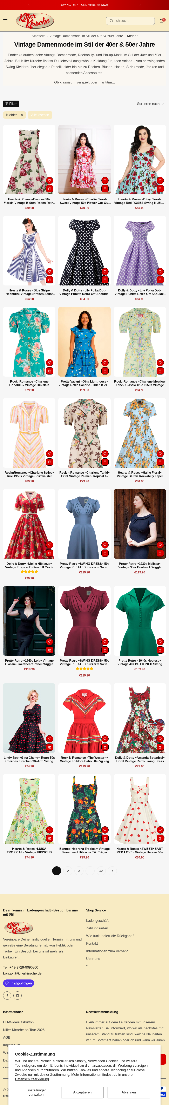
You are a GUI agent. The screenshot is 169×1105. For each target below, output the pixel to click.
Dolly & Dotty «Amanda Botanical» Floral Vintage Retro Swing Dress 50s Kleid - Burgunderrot (140, 759)
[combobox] (130, 21)
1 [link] (57, 871)
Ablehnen (129, 1092)
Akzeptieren (82, 1092)
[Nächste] (112, 870)
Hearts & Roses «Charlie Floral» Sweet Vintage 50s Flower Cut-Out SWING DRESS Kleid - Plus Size (84, 200)
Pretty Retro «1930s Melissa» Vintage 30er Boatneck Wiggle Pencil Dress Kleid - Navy (139, 565)
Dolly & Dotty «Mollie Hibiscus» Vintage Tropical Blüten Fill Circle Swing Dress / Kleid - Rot (29, 565)
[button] (29, 5)
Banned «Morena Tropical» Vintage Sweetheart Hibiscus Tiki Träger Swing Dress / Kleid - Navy (84, 850)
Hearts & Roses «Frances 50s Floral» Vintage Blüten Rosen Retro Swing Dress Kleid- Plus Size (29, 200)
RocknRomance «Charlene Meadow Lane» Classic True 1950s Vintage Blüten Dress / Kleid (139, 383)
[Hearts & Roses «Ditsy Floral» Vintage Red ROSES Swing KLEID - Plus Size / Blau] (140, 160)
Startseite (39, 36)
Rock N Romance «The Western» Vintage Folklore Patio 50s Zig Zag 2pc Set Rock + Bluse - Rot (84, 759)
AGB (6, 1037)
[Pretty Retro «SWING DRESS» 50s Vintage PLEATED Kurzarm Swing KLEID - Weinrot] (84, 621)
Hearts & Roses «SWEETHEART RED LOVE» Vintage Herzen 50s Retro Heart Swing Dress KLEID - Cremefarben (140, 850)
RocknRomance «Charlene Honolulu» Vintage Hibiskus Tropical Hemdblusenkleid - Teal (29, 383)
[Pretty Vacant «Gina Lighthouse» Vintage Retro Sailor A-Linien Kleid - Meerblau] (84, 342)
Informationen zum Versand (107, 951)
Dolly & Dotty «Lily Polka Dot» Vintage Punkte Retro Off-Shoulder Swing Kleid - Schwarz (84, 292)
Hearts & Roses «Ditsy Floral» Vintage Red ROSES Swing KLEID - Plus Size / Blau (139, 200)
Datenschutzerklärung (32, 1079)
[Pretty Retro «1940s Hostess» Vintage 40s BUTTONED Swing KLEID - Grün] (140, 621)
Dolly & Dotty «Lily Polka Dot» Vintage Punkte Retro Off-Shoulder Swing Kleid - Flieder (140, 292)
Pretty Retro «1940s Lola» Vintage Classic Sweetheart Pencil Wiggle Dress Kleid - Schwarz (29, 662)
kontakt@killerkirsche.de (22, 973)
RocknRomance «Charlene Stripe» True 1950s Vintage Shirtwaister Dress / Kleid (29, 474)
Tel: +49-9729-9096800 (20, 967)
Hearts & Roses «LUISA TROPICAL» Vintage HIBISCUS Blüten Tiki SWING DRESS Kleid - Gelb (29, 850)
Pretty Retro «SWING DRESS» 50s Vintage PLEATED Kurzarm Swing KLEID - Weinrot (84, 662)
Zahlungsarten (97, 928)
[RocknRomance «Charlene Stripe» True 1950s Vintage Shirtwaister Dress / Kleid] (29, 433)
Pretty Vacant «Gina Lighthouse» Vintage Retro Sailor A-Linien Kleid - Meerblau (84, 383)
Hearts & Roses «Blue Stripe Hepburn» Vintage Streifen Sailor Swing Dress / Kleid (29, 292)
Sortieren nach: (149, 104)
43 (101, 871)
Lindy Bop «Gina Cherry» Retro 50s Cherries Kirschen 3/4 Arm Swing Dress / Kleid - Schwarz (29, 759)
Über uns (93, 959)
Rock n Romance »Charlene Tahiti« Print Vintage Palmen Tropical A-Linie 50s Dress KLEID (84, 474)
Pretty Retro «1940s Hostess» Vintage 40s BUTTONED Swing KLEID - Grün (139, 662)
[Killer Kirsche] (34, 20)
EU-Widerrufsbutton (18, 1022)
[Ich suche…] (111, 21)
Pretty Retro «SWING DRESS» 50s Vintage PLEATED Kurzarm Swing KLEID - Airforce (84, 565)
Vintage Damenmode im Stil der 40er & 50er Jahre (86, 36)
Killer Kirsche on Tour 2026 (24, 1030)
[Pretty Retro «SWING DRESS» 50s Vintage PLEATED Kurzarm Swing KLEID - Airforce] (84, 524)
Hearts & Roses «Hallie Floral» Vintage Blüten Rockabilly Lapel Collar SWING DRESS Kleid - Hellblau (140, 474)
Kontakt (92, 943)
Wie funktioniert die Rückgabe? (110, 936)
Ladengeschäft (97, 921)
